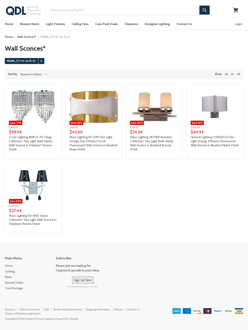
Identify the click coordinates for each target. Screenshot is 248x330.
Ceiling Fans (80, 24)
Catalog (10, 271)
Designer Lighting (157, 24)
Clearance (131, 24)
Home (9, 24)
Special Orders (14, 282)
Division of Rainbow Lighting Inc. (23, 313)
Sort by (12, 74)
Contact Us (184, 24)
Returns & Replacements (67, 309)
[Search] (204, 10)
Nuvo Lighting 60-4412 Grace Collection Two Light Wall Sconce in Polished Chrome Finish (32, 220)
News (8, 277)
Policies (118, 309)
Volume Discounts (30, 309)
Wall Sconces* (26, 37)
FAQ (46, 309)
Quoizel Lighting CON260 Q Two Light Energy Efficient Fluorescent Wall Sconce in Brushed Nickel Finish (215, 141)
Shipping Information (98, 309)
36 (232, 74)
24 (226, 74)
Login (238, 24)
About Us (10, 309)
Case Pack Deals (106, 24)
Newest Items (29, 24)
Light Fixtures (55, 24)
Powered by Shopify (66, 318)
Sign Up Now (82, 280)
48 (238, 74)
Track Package (14, 288)
